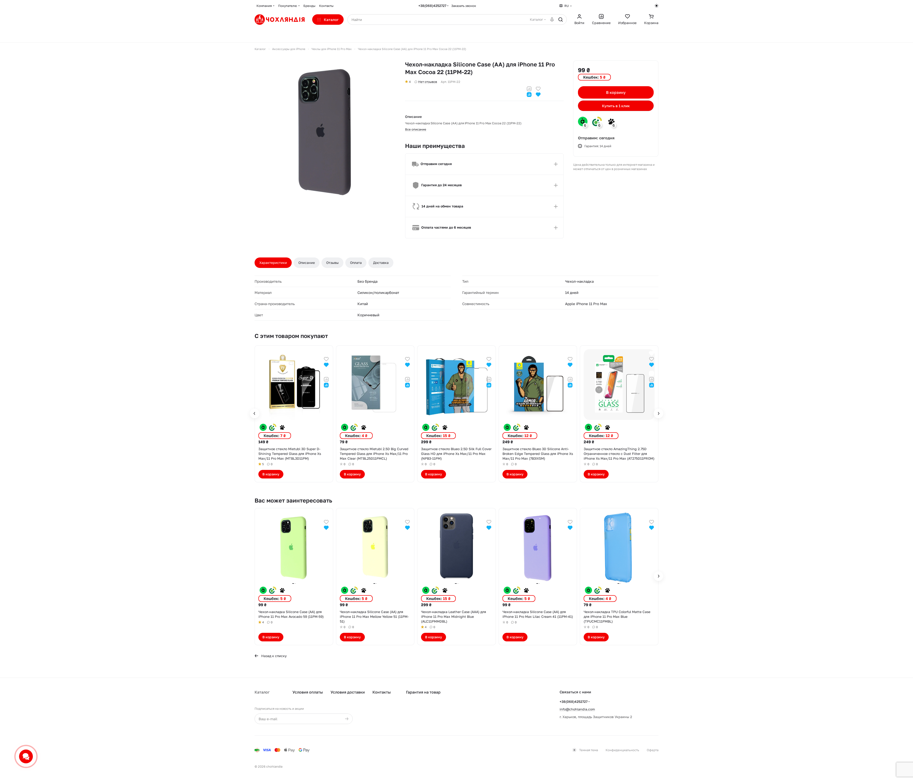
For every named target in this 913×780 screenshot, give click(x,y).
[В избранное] (538, 88)
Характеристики (273, 263)
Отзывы (332, 263)
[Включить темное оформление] (656, 6)
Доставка (381, 263)
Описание (306, 263)
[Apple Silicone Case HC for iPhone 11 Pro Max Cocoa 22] (325, 130)
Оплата (356, 263)
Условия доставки (348, 692)
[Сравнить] (529, 88)
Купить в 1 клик (616, 106)
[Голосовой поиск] (552, 19)
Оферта (652, 750)
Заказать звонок (463, 6)
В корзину (616, 92)
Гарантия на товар (423, 692)
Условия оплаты (307, 692)
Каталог (262, 692)
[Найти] (560, 19)
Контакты (381, 692)
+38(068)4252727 (432, 6)
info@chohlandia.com (577, 709)
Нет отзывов (427, 82)
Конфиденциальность (622, 750)
